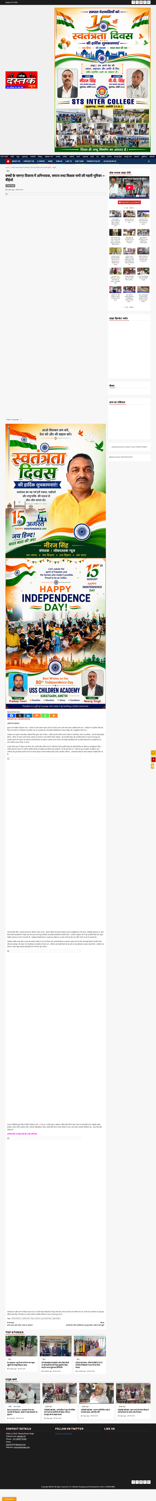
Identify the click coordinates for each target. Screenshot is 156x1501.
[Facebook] (11, 716)
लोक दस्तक (20, 190)
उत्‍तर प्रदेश (4, 157)
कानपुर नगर (128, 157)
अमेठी (12, 157)
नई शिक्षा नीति (25, 1318)
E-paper (41, 161)
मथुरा (18, 157)
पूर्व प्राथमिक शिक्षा (46, 1318)
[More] (54, 716)
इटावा (92, 157)
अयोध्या (65, 157)
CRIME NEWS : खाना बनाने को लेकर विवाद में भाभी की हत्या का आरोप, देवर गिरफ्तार (133, 1411)
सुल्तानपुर (25, 157)
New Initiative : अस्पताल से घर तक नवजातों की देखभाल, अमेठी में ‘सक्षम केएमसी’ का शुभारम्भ (22, 1412)
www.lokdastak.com (22, 1447)
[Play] (153, 759)
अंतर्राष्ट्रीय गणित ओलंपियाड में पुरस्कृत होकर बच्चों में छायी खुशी (85, 1324)
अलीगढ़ (71, 157)
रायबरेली (32, 157)
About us (16, 161)
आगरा (78, 157)
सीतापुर (40, 157)
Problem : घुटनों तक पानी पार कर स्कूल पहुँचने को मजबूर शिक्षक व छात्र (21, 1364)
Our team (79, 161)
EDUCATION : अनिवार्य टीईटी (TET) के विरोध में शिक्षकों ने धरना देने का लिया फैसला (89, 1365)
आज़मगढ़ (85, 157)
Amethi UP (21, 1436)
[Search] (152, 766)
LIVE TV (69, 161)
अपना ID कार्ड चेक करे (109, 161)
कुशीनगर (144, 157)
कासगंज (136, 157)
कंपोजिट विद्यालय (16, 1318)
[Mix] (37, 716)
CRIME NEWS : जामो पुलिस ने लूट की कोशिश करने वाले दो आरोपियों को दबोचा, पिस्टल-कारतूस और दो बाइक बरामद (59, 1412)
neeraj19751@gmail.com (16, 1445)
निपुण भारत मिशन (35, 1318)
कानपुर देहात (118, 157)
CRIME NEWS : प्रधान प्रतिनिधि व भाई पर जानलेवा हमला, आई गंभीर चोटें (95, 1411)
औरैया (103, 157)
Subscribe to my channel (130, 202)
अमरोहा (58, 157)
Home (50, 161)
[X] (20, 716)
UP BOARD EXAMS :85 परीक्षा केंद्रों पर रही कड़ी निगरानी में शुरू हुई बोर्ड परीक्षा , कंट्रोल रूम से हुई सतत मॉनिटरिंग (55, 1365)
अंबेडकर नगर (49, 157)
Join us (59, 161)
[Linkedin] (28, 716)
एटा (97, 157)
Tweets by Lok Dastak (63, 1434)
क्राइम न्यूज (48, 1406)
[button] (131, 208)
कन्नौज (109, 157)
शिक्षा (8, 171)
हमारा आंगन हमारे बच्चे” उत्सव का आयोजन (20, 1324)
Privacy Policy (93, 161)
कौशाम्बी (152, 157)
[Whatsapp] (45, 716)
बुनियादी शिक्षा (56, 1318)
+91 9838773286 (19, 1439)
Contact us (29, 161)
